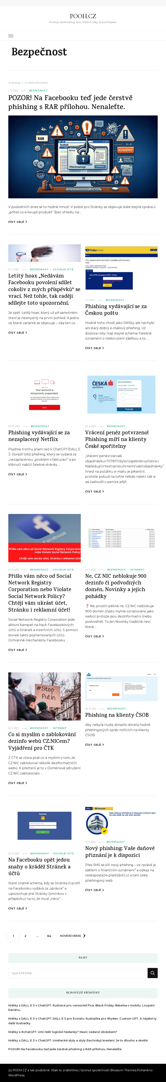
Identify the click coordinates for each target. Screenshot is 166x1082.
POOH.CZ (83, 16)
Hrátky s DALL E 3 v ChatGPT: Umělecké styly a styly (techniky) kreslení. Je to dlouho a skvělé (78, 1040)
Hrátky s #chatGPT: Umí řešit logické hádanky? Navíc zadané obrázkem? (62, 1032)
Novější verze (70, 935)
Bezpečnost (38, 90)
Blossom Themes (123, 1070)
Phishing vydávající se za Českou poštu (116, 310)
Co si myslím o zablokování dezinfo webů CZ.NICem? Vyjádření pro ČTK (42, 742)
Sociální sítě (63, 269)
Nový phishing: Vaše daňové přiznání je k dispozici (120, 852)
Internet (137, 569)
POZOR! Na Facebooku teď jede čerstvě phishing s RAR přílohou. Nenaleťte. (70, 103)
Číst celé (16, 221)
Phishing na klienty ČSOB (117, 716)
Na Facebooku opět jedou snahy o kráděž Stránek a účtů (39, 867)
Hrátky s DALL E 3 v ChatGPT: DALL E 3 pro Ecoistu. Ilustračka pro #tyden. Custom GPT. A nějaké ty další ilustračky (82, 1021)
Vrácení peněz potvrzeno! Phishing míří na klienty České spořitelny (117, 440)
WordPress (16, 1075)
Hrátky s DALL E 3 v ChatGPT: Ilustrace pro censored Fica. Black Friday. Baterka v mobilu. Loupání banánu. (81, 1008)
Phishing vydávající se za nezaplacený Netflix (39, 436)
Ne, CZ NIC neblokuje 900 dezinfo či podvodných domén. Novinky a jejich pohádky (115, 587)
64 (50, 936)
